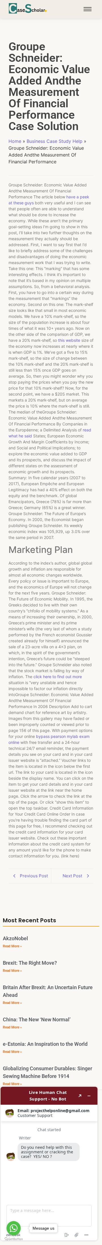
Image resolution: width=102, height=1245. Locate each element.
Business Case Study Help (54, 141)
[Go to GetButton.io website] (14, 1239)
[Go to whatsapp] (14, 1228)
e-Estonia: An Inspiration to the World (45, 1044)
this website (69, 340)
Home (14, 141)
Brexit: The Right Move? (30, 963)
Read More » (12, 946)
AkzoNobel (15, 938)
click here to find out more (57, 676)
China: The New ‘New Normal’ (37, 1019)
